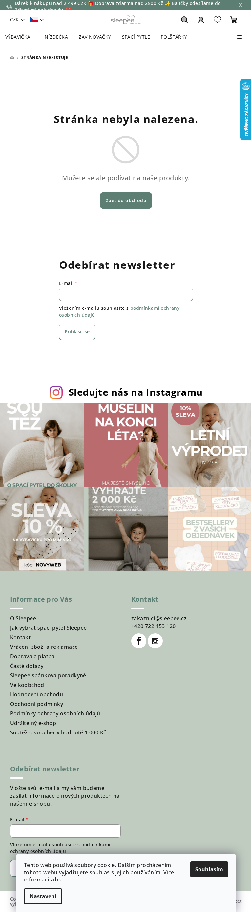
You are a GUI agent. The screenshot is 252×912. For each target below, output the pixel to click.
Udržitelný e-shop (33, 723)
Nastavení (43, 896)
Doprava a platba (32, 656)
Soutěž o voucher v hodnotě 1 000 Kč (58, 732)
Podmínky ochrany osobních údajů (55, 713)
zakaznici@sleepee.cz (159, 618)
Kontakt (20, 637)
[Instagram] (155, 640)
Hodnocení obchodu (36, 694)
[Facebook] (138, 640)
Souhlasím (209, 869)
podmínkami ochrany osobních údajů (60, 847)
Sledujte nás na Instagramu (135, 392)
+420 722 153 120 (153, 626)
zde (55, 879)
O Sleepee (23, 618)
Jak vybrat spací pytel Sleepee (48, 627)
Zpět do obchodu (126, 200)
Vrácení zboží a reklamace (44, 646)
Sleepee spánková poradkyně (48, 675)
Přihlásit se (77, 332)
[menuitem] (18, 37)
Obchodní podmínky (36, 704)
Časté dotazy (27, 665)
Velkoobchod (27, 685)
